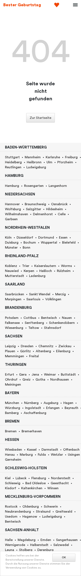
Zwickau (64, 346)
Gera (23, 374)
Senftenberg (34, 322)
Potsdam (11, 317)
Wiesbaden (13, 449)
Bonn (26, 247)
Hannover (12, 204)
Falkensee (12, 322)
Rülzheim (64, 271)
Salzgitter (33, 209)
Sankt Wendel (39, 294)
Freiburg (71, 157)
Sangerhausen (67, 540)
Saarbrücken (14, 294)
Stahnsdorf (52, 328)
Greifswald (63, 511)
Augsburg (51, 403)
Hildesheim (54, 209)
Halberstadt (39, 545)
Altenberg (43, 351)
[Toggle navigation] (74, 5)
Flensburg (38, 478)
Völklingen (53, 299)
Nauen (67, 317)
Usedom (11, 516)
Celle (62, 214)
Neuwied (12, 271)
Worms (66, 266)
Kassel (32, 449)
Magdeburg (27, 540)
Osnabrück (59, 204)
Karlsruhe (53, 157)
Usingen (74, 454)
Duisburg (11, 242)
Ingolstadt (33, 408)
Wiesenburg (14, 328)
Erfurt (9, 374)
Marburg (26, 454)
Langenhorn (58, 185)
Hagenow (29, 516)
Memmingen (14, 356)
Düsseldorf (25, 237)
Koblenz (11, 266)
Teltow (33, 328)
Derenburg (45, 550)
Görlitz (25, 351)
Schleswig (12, 483)
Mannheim (33, 157)
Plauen (10, 351)
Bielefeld (69, 242)
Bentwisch (49, 317)
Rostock (11, 506)
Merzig (60, 294)
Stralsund (43, 511)
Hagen (68, 403)
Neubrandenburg (18, 511)
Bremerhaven (32, 431)
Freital (34, 356)
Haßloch (45, 271)
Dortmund (46, 237)
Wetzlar (57, 454)
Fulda (42, 454)
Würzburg (12, 408)
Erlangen (53, 408)
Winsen (53, 488)
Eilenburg (63, 351)
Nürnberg (31, 403)
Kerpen (29, 271)
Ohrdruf (11, 379)
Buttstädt (68, 374)
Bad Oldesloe (35, 483)
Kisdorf (10, 488)
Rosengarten (34, 185)
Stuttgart (12, 157)
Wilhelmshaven (16, 214)
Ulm (49, 162)
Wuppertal (49, 242)
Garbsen (11, 219)
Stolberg (25, 550)
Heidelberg (13, 162)
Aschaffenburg (35, 413)
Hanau (10, 454)
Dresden (27, 346)
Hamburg (12, 185)
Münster (11, 247)
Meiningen (13, 384)
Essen (63, 237)
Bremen (11, 431)
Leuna (9, 550)
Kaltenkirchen (31, 488)
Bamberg (12, 413)
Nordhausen (59, 379)
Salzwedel (61, 545)
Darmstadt (50, 449)
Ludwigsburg (36, 167)
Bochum (29, 242)
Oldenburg (30, 506)
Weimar (50, 374)
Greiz (26, 379)
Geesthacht (60, 483)
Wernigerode (15, 545)
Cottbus (29, 317)
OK (64, 557)
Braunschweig (35, 204)
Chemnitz (45, 346)
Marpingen (13, 299)
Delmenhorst (43, 214)
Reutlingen (13, 167)
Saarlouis (33, 299)
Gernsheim (13, 459)
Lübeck (21, 478)
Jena (35, 374)
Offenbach (71, 449)
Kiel (8, 478)
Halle (9, 540)
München (12, 403)
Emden (45, 540)
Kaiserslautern (45, 266)
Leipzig (10, 346)
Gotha (40, 379)
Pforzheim (65, 162)
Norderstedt (60, 478)
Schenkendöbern (62, 322)
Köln (8, 237)
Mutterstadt (14, 276)
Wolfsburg (13, 209)
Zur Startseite (40, 117)
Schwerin (51, 506)
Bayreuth (71, 408)
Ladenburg (37, 276)
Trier (25, 266)
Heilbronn (34, 162)
